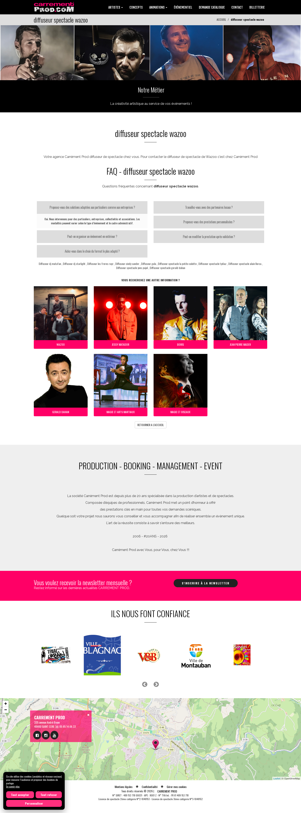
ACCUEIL (221, 19)
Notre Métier (151, 89)
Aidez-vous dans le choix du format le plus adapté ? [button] (92, 251)
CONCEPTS (136, 7)
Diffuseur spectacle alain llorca (244, 263)
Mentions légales (123, 786)
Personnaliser (34, 803)
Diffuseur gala (148, 263)
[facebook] (37, 735)
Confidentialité (149, 786)
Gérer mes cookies (177, 786)
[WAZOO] (150, 52)
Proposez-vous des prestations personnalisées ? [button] (208, 221)
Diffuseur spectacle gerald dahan (167, 268)
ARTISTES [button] (114, 7)
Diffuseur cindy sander (127, 263)
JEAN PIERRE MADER (240, 344)
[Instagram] (46, 735)
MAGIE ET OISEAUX (180, 412)
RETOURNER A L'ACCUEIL (150, 425)
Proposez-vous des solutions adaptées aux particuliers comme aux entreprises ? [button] (92, 207)
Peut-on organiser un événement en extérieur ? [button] (92, 236)
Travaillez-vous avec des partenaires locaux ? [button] (209, 207)
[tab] (92, 207)
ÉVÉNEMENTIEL (183, 7)
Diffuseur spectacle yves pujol (132, 268)
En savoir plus (13, 786)
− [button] (5, 709)
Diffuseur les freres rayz (100, 263)
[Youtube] (54, 735)
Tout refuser (49, 794)
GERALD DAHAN (60, 412)
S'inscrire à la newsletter (206, 583)
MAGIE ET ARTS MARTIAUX (120, 412)
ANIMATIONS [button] (157, 7)
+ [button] (5, 703)
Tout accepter (20, 794)
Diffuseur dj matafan (50, 263)
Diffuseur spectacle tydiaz (212, 263)
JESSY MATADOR (120, 344)
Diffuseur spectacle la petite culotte (177, 263)
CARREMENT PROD (167, 791)
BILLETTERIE (257, 7)
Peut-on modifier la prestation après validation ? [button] (209, 236)
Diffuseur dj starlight (74, 263)
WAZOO (61, 344)
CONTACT (237, 7)
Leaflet (276, 778)
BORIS (180, 344)
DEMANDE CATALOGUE (212, 7)
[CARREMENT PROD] (54, 7)
